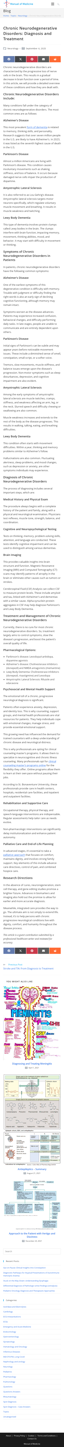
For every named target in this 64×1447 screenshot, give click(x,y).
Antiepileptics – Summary (32, 1169)
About (8, 1435)
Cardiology (8, 1311)
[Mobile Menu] (53, 4)
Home (6, 15)
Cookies (31, 1435)
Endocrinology (9, 1331)
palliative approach (14, 855)
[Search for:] (58, 4)
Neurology (22, 15)
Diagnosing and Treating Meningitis (32, 1063)
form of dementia (37, 127)
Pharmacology (9, 1376)
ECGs (5, 1321)
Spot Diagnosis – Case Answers (16, 1406)
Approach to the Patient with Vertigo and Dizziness (32, 1235)
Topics (13, 15)
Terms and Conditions (47, 1435)
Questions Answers (11, 1391)
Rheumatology (9, 1396)
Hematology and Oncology (15, 1346)
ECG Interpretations (12, 1316)
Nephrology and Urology (14, 1361)
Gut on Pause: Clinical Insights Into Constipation (24, 1267)
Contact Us (32, 1438)
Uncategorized (9, 1416)
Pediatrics (7, 1371)
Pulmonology (9, 1381)
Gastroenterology (11, 1336)
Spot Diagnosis (9, 1401)
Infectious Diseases (11, 1351)
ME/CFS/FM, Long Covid (14, 1356)
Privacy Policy (19, 1435)
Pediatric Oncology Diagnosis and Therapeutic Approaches (29, 1290)
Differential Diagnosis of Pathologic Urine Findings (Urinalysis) (30, 1285)
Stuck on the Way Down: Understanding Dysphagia (25, 1280)
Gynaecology (9, 1341)
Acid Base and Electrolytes (14, 1306)
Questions (7, 1386)
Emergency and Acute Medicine (17, 1326)
